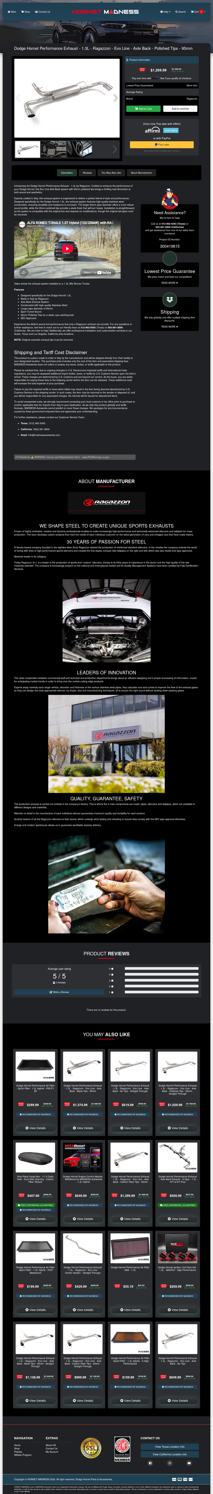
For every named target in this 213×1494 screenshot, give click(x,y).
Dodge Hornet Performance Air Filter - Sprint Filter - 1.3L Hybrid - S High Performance (130, 1360)
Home (17, 1445)
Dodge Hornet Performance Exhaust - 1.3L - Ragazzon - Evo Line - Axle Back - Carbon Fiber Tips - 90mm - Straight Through (83, 1362)
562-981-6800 (115, 327)
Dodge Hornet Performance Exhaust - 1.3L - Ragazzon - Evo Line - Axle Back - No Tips (178, 1360)
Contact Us (44, 11)
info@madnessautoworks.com (44, 435)
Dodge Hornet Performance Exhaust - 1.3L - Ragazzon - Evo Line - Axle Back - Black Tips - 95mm (83, 1088)
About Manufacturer (141, 172)
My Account (52, 1451)
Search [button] (182, 11)
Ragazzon (192, 98)
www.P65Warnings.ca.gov (95, 457)
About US (51, 1445)
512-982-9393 (88, 327)
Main (13, 11)
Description (67, 172)
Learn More (171, 130)
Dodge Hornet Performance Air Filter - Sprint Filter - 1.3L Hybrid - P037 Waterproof (35, 1270)
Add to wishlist (180, 109)
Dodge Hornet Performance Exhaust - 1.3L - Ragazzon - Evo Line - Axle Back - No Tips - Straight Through (130, 1088)
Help (166, 11)
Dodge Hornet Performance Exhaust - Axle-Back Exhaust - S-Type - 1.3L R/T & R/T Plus (178, 1179)
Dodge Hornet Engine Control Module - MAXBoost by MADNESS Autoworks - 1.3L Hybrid (83, 1179)
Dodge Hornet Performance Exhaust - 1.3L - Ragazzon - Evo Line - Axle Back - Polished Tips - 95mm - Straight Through (178, 1089)
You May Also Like (111, 172)
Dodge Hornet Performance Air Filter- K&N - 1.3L (130, 1269)
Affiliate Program (23, 1454)
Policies (18, 1451)
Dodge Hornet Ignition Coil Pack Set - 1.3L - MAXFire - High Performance (177, 1269)
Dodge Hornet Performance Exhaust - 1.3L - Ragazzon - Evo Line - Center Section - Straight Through (83, 1270)
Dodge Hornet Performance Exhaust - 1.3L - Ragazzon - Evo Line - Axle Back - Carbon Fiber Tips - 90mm (130, 1179)
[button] (115, 98)
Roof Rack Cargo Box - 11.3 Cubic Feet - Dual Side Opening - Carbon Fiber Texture (35, 1179)
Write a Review (60, 992)
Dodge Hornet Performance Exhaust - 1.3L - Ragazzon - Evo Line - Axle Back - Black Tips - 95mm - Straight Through (35, 1362)
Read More (168, 282)
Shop (27, 11)
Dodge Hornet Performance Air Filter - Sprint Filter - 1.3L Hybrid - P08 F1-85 (35, 1088)
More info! (192, 85)
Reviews (87, 172)
